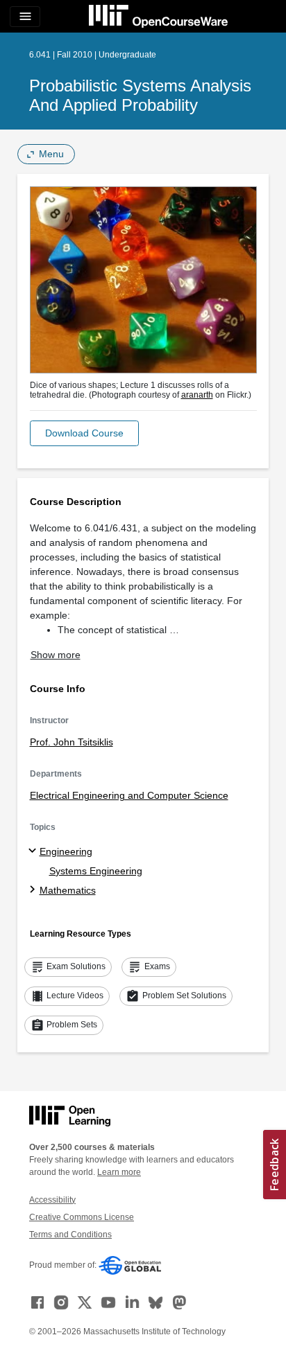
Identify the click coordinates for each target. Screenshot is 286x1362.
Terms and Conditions (70, 1234)
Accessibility (52, 1200)
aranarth (197, 395)
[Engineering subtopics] (34, 851)
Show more (56, 654)
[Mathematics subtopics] (34, 890)
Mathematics (68, 890)
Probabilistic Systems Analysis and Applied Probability (140, 95)
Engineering (66, 851)
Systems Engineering (95, 870)
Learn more (119, 1172)
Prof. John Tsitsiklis (71, 742)
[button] (84, 433)
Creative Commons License (81, 1217)
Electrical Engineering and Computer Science (129, 795)
